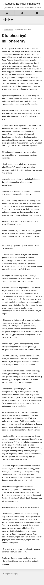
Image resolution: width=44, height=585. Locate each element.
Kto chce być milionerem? (14, 38)
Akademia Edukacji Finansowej (22, 3)
